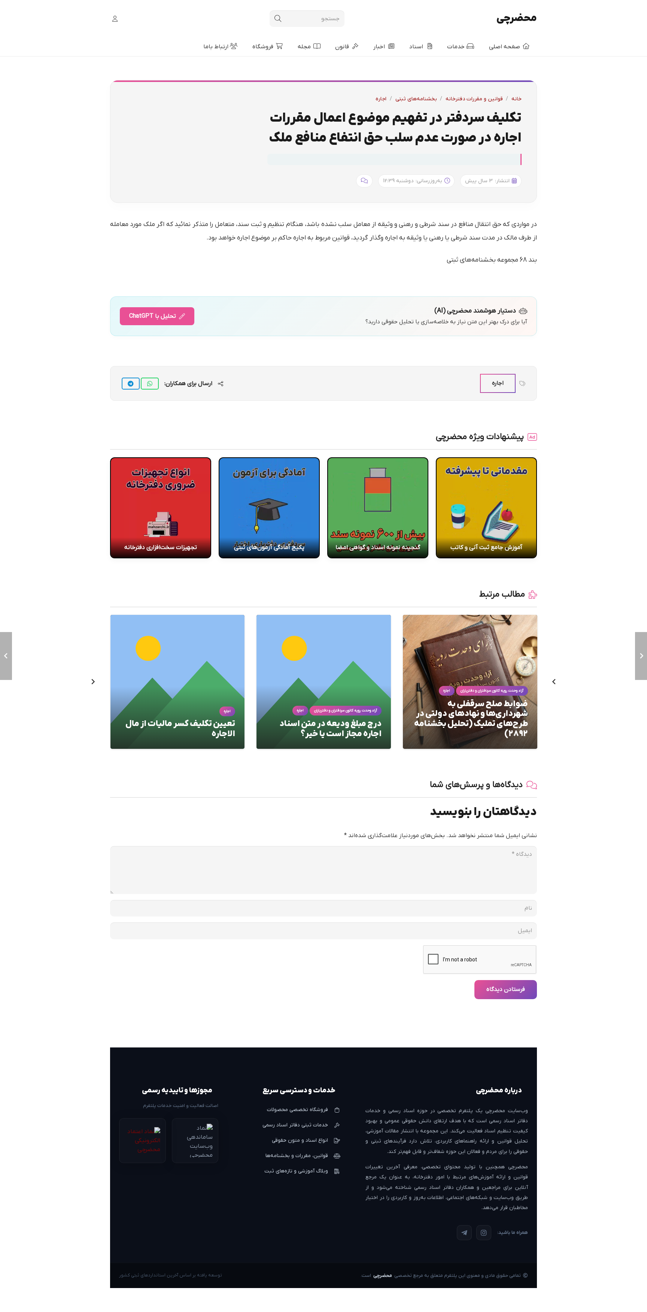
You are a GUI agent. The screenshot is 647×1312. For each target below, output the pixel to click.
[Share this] (150, 384)
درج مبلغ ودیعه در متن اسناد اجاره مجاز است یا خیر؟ (330, 728)
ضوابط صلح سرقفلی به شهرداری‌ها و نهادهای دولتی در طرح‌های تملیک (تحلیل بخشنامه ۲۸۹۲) (471, 719)
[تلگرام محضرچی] (464, 1232)
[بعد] (93, 681)
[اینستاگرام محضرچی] (483, 1232)
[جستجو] (277, 18)
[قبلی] (553, 681)
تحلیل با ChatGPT (152, 316)
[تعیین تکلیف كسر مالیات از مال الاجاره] (177, 619)
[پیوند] (114, 18)
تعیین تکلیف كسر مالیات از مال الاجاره (180, 728)
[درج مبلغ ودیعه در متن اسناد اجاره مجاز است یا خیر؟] (323, 619)
